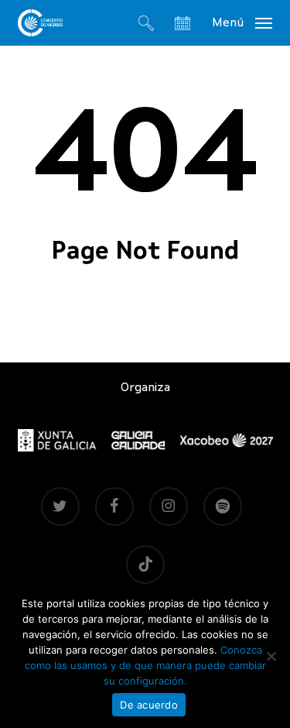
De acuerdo (149, 705)
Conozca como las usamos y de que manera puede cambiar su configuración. (145, 665)
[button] (242, 22)
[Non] (270, 656)
